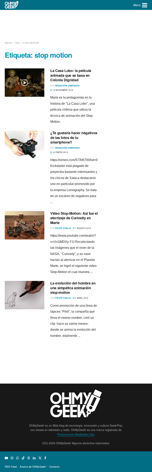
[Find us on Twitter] (40, 458)
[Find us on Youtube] (6, 458)
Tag (17, 42)
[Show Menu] (144, 5)
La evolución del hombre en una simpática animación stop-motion (73, 288)
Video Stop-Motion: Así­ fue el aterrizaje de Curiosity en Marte (74, 218)
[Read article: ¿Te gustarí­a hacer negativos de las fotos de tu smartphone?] (24, 145)
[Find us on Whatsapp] (17, 458)
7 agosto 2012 (83, 228)
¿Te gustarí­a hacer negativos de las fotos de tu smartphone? (73, 137)
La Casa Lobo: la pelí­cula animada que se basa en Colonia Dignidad (70, 75)
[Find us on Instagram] (12, 458)
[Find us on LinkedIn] (34, 458)
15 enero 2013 (60, 152)
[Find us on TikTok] (23, 458)
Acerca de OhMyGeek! (33, 466)
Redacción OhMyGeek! (67, 85)
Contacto (54, 466)
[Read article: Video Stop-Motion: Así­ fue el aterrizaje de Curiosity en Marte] (24, 225)
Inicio (8, 42)
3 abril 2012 (81, 298)
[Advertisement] (77, 25)
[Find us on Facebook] (45, 458)
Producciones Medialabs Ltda (75, 434)
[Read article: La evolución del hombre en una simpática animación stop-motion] (24, 295)
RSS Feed (11, 466)
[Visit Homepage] (12, 5)
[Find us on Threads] (28, 458)
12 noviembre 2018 (62, 90)
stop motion (31, 42)
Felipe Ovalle (63, 228)
